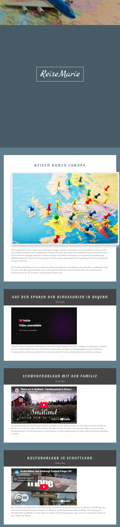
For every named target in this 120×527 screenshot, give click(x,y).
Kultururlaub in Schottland (60, 458)
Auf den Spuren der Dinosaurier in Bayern (60, 297)
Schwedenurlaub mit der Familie (60, 376)
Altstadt (29, 255)
